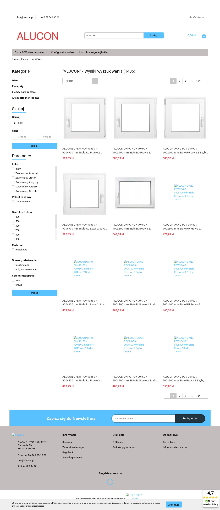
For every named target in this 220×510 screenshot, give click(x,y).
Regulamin (68, 452)
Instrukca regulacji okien (94, 52)
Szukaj (34, 145)
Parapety (18, 86)
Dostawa (67, 442)
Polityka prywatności (124, 447)
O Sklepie (118, 442)
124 (198, 80)
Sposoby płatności (72, 457)
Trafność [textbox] (68, 80)
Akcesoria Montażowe (26, 97)
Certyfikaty (169, 442)
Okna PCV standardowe (29, 52)
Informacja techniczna (175, 447)
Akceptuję (173, 504)
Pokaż (34, 292)
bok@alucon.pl (26, 460)
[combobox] (80, 81)
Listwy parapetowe (24, 92)
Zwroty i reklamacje (73, 447)
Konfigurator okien (62, 52)
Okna (15, 80)
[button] (69, 435)
